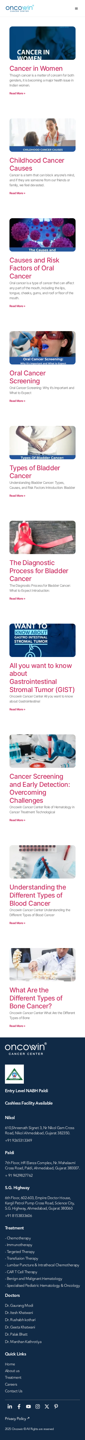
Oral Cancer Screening (27, 377)
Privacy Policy (15, 1419)
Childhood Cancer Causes (36, 164)
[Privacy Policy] (28, 1418)
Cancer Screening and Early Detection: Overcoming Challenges (39, 788)
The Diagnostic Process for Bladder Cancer (38, 571)
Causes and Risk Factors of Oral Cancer (34, 268)
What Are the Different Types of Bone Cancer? (35, 998)
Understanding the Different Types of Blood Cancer (37, 895)
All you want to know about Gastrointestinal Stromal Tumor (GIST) (42, 678)
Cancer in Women (36, 68)
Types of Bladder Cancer (34, 472)
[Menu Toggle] (75, 8)
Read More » (17, 93)
